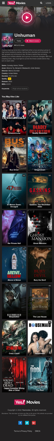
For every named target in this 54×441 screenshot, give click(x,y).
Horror (15, 65)
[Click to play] (27, 18)
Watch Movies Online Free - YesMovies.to (16, 3)
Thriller (20, 65)
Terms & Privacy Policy (23, 431)
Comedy (10, 65)
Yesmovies (26, 410)
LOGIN (48, 3)
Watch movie (34, 41)
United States (13, 73)
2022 (10, 81)
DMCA (37, 431)
